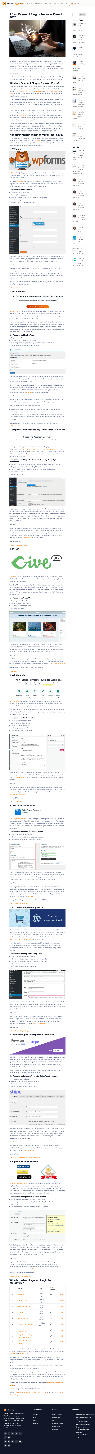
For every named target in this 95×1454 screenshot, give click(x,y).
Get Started (75, 3)
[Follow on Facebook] (12, 1433)
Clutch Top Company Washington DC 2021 (78, 251)
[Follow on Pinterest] (12, 1441)
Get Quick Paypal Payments (18, 904)
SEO (53, 1420)
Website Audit (58, 3)
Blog (67, 3)
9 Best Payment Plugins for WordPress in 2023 (31, 1392)
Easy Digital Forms (24, 1306)
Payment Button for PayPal (18, 1183)
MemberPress (14, 311)
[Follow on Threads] (5, 1445)
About (28, 3)
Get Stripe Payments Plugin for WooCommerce (25, 1158)
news (38, 140)
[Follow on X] (9, 1433)
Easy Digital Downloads (57, 664)
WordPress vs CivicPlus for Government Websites (78, 66)
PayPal (48, 91)
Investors (55, 1429)
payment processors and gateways (31, 91)
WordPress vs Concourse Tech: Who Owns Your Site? (78, 52)
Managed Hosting (57, 1423)
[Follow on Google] (9, 1441)
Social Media (56, 1417)
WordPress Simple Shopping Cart (20, 939)
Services (38, 3)
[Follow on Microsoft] (9, 1437)
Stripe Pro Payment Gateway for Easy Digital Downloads (38, 449)
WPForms (12, 173)
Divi (35, 181)
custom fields (20, 777)
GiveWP (12, 576)
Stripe (11, 93)
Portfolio (48, 3)
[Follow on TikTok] (20, 1433)
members (28, 392)
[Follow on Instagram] (5, 1433)
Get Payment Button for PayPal (19, 1276)
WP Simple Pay (14, 701)
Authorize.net (55, 91)
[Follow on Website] (9, 1445)
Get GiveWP (13, 671)
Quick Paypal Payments (17, 819)
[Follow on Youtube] (20, 1441)
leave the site (23, 115)
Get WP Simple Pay (15, 801)
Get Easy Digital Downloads (18, 545)
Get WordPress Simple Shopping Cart (21, 1031)
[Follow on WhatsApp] (16, 1441)
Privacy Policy (56, 1426)
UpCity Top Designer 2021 (81, 229)
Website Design (57, 1414)
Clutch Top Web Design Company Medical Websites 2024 (78, 155)
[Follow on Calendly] (5, 1437)
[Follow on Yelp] (5, 1441)
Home (22, 3)
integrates (19, 181)
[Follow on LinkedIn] (16, 1433)
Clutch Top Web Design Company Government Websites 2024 (78, 169)
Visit (61, 1295)
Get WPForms (14, 288)
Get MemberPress (15, 426)
